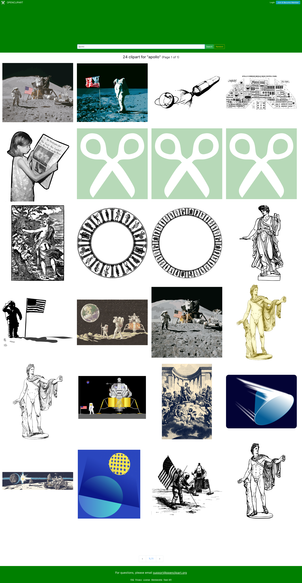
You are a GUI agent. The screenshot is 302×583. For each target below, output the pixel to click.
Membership (156, 580)
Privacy (138, 580)
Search (209, 46)
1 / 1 (151, 558)
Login (272, 2)
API (170, 580)
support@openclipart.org (170, 572)
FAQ (132, 580)
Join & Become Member (288, 2)
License (146, 580)
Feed (166, 580)
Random (219, 46)
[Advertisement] (151, 24)
